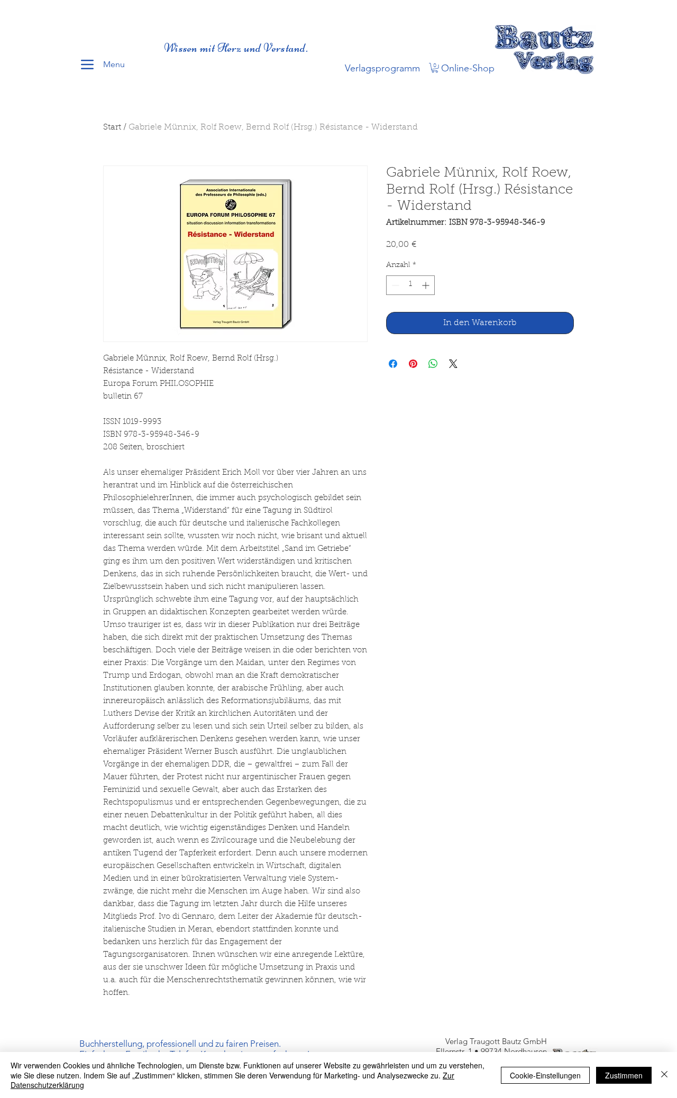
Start (112, 127)
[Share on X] (453, 363)
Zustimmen (624, 1075)
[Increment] (426, 285)
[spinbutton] (410, 285)
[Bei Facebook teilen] (393, 363)
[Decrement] (394, 285)
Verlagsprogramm (382, 68)
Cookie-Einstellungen (545, 1075)
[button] (435, 67)
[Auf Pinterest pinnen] (413, 363)
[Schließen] (664, 1075)
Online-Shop (468, 68)
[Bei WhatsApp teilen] (433, 363)
